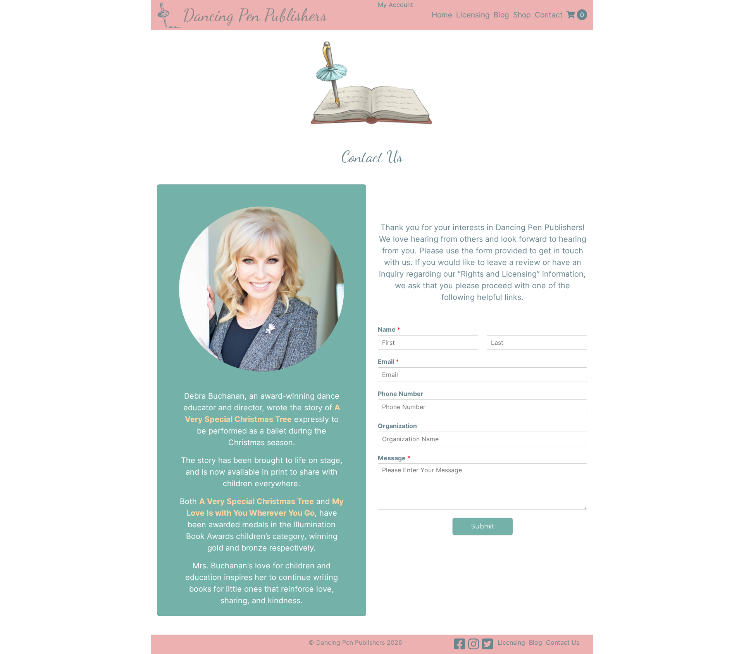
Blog (501, 14)
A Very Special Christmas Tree (256, 501)
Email (388, 361)
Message (394, 458)
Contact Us (562, 642)
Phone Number (401, 394)
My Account (395, 5)
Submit (482, 526)
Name (389, 329)
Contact (549, 14)
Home (442, 14)
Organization (397, 426)
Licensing (473, 14)
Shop (522, 14)
